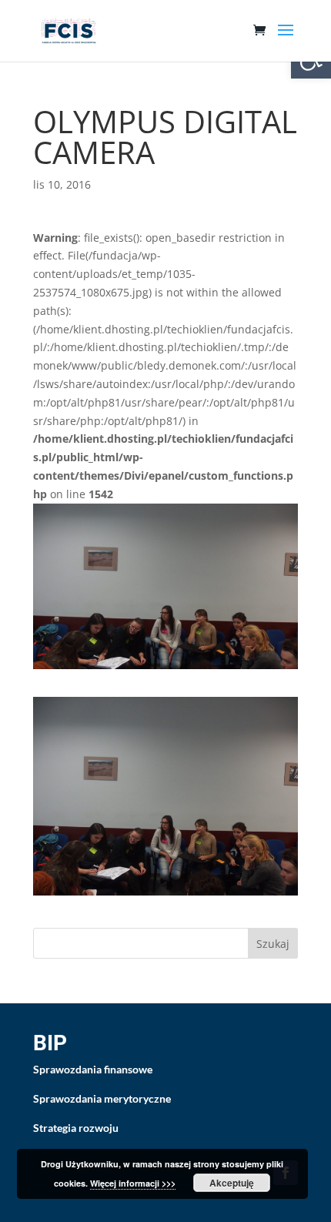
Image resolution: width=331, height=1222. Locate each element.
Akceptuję (231, 1183)
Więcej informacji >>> (133, 1183)
